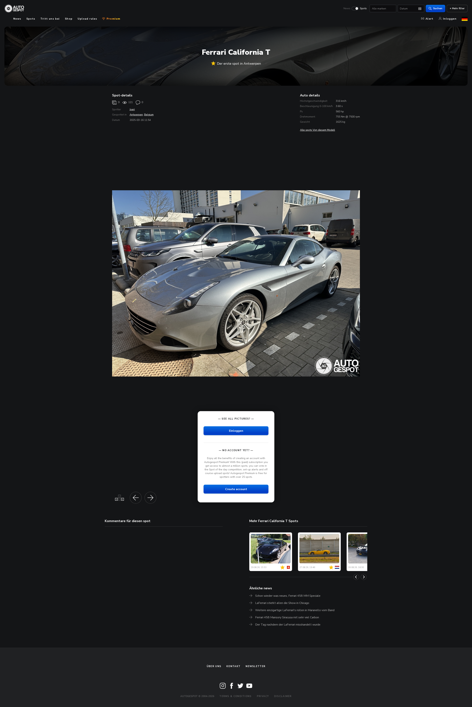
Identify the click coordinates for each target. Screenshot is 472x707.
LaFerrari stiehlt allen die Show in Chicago (282, 603)
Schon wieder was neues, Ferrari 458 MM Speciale (287, 596)
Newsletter (255, 666)
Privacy (263, 696)
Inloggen (450, 19)
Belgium (149, 114)
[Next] (363, 577)
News (346, 8)
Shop (69, 19)
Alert (429, 19)
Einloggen (236, 431)
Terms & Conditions (235, 696)
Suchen (437, 8)
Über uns (214, 666)
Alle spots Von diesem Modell (317, 130)
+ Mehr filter (457, 8)
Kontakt (233, 666)
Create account (236, 489)
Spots (363, 8)
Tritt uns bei (50, 19)
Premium (112, 19)
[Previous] (356, 577)
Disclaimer (283, 696)
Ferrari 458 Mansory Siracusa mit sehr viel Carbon (287, 617)
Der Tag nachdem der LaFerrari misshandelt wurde (287, 625)
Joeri (132, 109)
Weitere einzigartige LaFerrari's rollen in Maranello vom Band (294, 610)
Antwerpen (136, 114)
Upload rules (87, 19)
